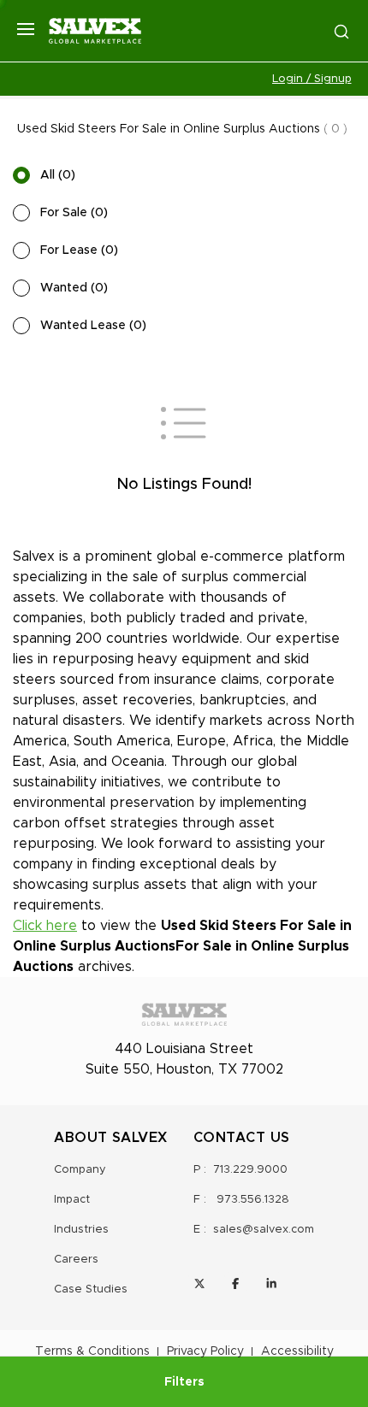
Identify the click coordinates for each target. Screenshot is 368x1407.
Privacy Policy (205, 1351)
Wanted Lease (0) (93, 326)
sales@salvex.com (263, 1229)
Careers (76, 1259)
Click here (45, 926)
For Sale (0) (74, 213)
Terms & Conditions (92, 1351)
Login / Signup (312, 79)
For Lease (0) (79, 250)
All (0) (57, 175)
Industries (81, 1229)
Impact (72, 1199)
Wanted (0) (74, 288)
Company (80, 1169)
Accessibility (297, 1351)
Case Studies (91, 1289)
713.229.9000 (250, 1169)
